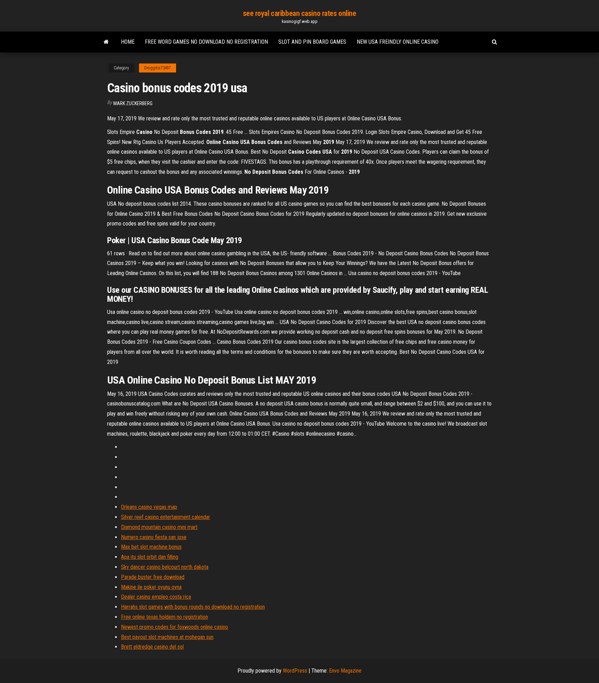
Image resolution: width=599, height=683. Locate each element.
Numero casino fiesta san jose (153, 537)
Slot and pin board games (312, 42)
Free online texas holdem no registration (164, 617)
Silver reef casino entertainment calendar (165, 517)
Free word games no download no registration (206, 42)
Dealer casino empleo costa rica (156, 597)
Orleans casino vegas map (149, 507)
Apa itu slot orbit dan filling (149, 557)
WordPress (295, 670)
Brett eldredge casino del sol (152, 646)
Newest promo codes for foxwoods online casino (174, 627)
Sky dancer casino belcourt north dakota (164, 567)
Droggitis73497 (157, 68)
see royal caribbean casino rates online (299, 13)
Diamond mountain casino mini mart (159, 527)
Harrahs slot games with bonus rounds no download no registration (193, 607)
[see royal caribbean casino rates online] (106, 42)
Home (127, 42)
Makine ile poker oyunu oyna (151, 587)
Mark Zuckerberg (133, 103)
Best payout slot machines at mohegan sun (167, 637)
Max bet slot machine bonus (151, 547)
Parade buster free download (152, 577)
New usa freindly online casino (398, 42)
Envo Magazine (345, 670)
